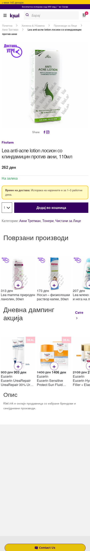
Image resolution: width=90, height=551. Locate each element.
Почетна (7, 25)
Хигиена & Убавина (33, 25)
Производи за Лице (65, 25)
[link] (16, 16)
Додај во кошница (51, 207)
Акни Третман (10, 29)
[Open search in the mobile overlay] (55, 15)
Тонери (48, 220)
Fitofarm (8, 142)
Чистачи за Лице (68, 220)
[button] (5, 15)
